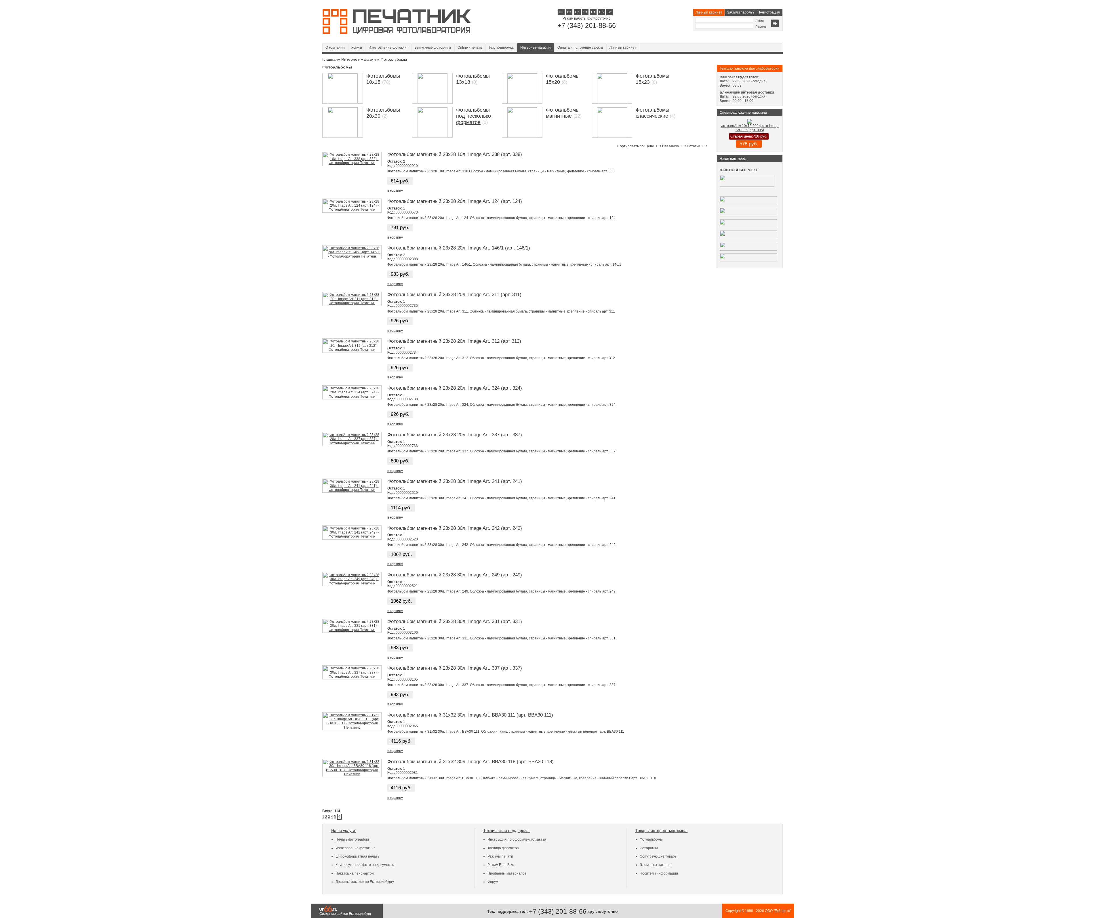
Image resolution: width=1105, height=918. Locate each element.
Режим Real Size (500, 865)
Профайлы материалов (506, 873)
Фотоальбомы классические (652, 113)
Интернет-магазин (535, 47)
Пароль (760, 26)
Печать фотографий (352, 839)
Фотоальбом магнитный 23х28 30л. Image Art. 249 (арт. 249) (454, 575)
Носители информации (659, 873)
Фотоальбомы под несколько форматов (473, 116)
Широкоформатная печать (357, 856)
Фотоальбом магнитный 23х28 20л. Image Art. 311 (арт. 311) (454, 294)
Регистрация (769, 12)
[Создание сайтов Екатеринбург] (328, 911)
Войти (775, 23)
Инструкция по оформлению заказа (516, 839)
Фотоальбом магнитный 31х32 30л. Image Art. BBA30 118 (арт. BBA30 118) (470, 761)
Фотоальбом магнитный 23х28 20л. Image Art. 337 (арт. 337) (454, 434)
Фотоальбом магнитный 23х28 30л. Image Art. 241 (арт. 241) (454, 481)
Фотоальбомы (651, 839)
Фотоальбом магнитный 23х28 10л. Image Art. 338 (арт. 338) (454, 154)
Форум (492, 882)
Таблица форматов (503, 848)
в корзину (395, 190)
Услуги (356, 47)
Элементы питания (656, 865)
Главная (330, 59)
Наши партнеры (733, 159)
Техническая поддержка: (506, 830)
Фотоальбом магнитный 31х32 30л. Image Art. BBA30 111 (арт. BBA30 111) (470, 715)
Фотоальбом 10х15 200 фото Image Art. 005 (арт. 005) (750, 128)
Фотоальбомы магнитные (563, 113)
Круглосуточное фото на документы (365, 865)
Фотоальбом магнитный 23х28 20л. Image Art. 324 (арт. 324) (454, 388)
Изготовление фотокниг (388, 47)
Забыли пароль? (741, 12)
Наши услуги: (343, 830)
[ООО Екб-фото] (396, 33)
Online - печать (470, 47)
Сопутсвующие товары (658, 856)
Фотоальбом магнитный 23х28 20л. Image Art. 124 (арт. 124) (454, 201)
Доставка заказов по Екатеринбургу (365, 882)
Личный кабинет (709, 12)
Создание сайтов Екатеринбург (345, 914)
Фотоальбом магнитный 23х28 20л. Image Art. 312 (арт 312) (454, 341)
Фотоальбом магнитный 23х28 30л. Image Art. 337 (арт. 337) (454, 668)
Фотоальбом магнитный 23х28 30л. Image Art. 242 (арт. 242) (454, 528)
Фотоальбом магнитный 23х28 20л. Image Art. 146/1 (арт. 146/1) (458, 248)
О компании (335, 47)
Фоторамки (649, 848)
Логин (759, 20)
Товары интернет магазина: (661, 830)
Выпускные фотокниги (432, 47)
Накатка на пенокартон (355, 873)
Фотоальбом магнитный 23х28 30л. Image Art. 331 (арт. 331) (454, 621)
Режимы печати (500, 856)
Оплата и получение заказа (580, 47)
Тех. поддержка (501, 47)
